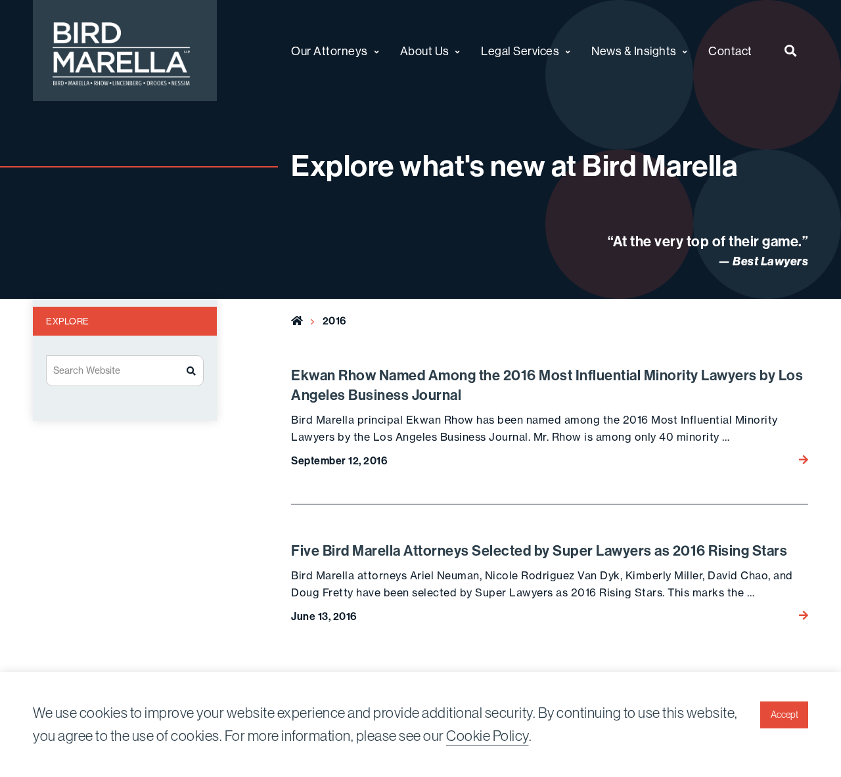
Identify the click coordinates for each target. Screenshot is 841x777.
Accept (784, 715)
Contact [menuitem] (730, 50)
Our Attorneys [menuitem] (329, 50)
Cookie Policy (487, 735)
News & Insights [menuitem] (634, 50)
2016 (335, 320)
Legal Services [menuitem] (520, 50)
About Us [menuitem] (424, 50)
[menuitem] (791, 50)
